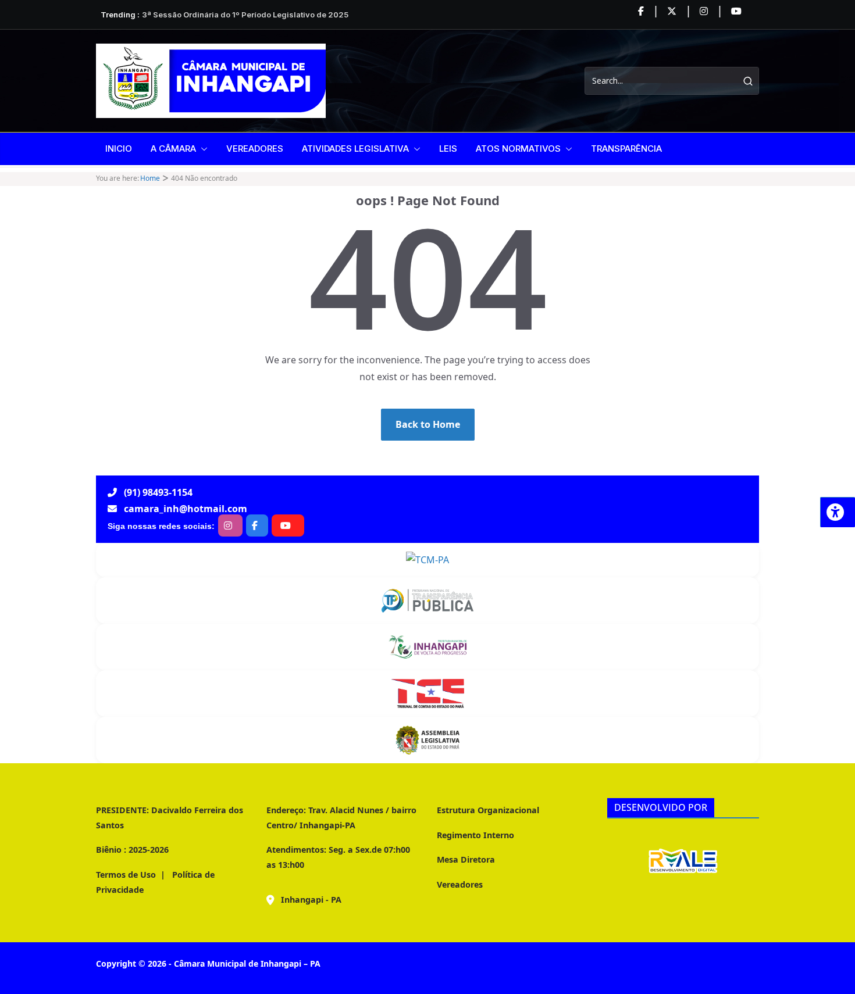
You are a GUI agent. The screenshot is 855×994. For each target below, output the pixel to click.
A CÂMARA (173, 148)
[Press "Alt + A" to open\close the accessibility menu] (837, 512)
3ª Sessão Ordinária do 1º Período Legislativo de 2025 (245, 14)
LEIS (448, 148)
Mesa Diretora (466, 859)
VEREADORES (254, 148)
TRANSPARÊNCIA (626, 148)
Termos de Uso (126, 874)
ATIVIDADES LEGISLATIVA (355, 148)
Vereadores (460, 884)
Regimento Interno (475, 835)
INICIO (118, 148)
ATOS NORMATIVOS (518, 148)
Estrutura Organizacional (488, 810)
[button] (202, 149)
